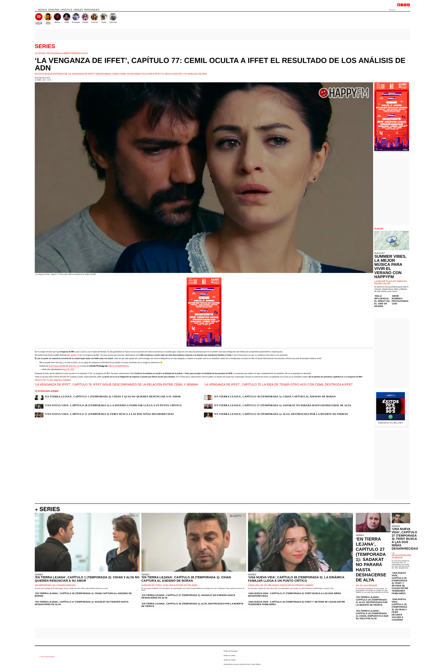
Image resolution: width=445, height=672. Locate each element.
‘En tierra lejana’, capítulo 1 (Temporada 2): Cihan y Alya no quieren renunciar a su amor (113, 396)
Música (42, 9)
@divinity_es (74, 366)
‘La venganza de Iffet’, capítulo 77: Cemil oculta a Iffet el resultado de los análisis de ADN (220, 64)
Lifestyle (66, 9)
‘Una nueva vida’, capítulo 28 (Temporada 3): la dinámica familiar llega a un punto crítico (113, 405)
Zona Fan (53, 9)
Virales (78, 9)
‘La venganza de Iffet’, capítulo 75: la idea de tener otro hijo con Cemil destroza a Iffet (278, 384)
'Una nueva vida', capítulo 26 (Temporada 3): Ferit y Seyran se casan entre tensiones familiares (296, 603)
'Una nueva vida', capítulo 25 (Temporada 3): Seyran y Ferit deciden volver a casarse (399, 609)
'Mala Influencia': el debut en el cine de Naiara (382, 301)
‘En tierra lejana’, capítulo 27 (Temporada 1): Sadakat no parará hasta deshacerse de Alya (282, 405)
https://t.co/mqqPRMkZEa (118, 366)
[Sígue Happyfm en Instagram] (401, 6)
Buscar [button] (409, 10)
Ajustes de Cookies (230, 660)
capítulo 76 (74, 355)
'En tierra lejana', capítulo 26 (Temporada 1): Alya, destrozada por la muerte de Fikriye (192, 604)
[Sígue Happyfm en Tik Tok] (408, 6)
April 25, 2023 (68, 369)
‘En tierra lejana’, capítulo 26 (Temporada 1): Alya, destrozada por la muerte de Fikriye (281, 414)
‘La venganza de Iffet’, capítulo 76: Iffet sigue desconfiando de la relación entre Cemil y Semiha (116, 384)
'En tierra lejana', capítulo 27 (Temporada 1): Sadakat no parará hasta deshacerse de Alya (81, 603)
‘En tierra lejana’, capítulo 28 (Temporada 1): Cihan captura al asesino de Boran (275, 396)
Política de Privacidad (230, 651)
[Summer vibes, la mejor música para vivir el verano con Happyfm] (391, 240)
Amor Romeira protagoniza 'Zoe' (400, 300)
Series (45, 46)
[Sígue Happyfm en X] (405, 6)
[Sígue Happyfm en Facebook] (398, 6)
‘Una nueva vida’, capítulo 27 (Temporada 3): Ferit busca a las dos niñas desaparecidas (109, 414)
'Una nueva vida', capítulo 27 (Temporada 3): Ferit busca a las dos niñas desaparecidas (294, 594)
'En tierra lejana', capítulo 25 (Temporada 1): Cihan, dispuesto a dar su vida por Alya (372, 615)
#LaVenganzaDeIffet (57, 366)
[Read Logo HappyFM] (47, 5)
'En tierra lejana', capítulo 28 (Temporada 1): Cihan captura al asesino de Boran (83, 594)
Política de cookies (229, 655)
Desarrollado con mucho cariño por (242, 664)
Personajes (91, 9)
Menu (36, 10)
